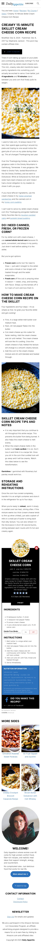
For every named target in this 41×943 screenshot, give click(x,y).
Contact (20, 899)
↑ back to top (20, 886)
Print (20, 603)
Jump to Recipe (13, 52)
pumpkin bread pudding (20, 218)
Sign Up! (10, 917)
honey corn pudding (13, 202)
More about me (19, 874)
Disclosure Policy (20, 902)
